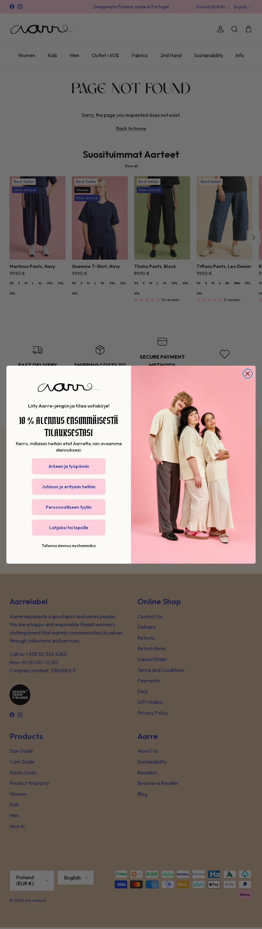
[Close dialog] (247, 373)
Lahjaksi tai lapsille (68, 527)
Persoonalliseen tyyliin (69, 507)
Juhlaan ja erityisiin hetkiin (69, 487)
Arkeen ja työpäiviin (69, 466)
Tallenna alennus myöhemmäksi (69, 546)
